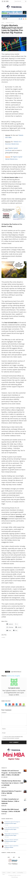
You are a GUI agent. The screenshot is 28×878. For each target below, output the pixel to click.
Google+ (14, 705)
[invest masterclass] (14, 221)
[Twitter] (21, 19)
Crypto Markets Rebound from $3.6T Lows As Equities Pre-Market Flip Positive (12, 29)
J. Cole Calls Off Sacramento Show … (12, 827)
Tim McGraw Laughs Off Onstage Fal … (12, 821)
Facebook (10, 705)
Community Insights (10, 22)
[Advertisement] (14, 655)
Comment (4, 712)
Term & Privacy (14, 877)
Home (2, 22)
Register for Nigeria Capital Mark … (11, 845)
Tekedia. (11, 875)
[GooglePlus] (23, 19)
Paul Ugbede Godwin (13, 35)
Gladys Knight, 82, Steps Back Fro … (11, 833)
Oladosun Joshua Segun (11, 823)
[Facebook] (19, 19)
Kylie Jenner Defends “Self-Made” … (11, 839)
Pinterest (21, 705)
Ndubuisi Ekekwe (9, 847)
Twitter (7, 705)
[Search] (26, 1)
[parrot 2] (14, 279)
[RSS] (25, 19)
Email (24, 705)
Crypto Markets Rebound (16, 671)
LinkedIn (17, 705)
